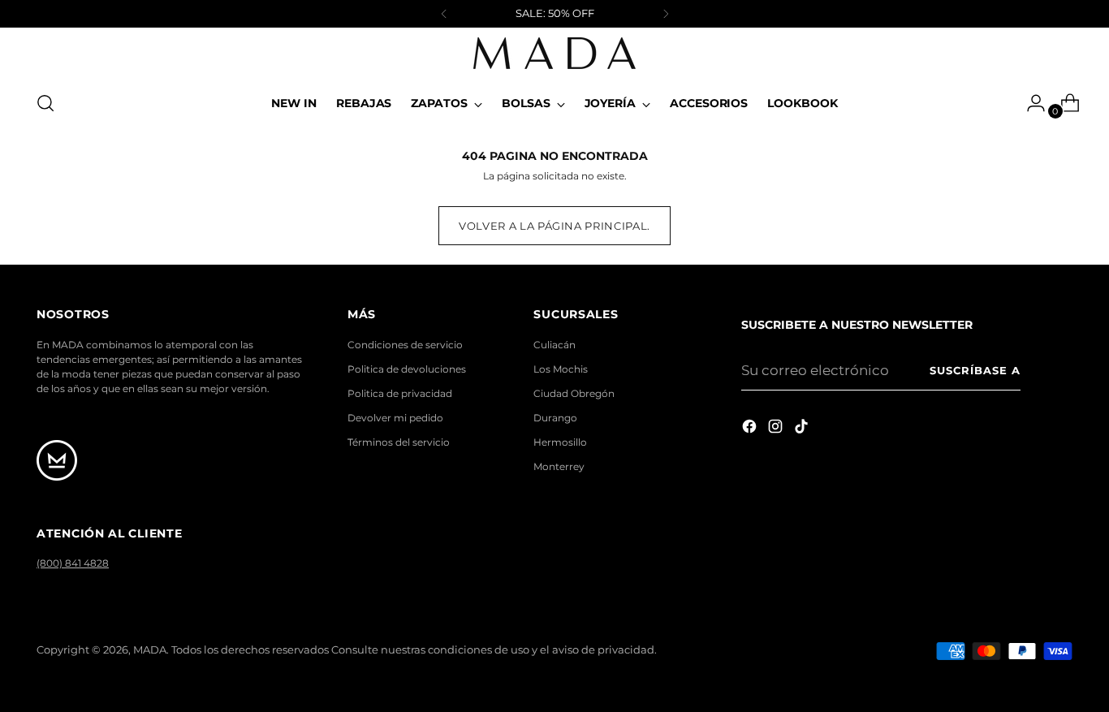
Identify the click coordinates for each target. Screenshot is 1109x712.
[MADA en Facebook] (751, 429)
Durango (555, 418)
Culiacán (554, 345)
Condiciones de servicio (405, 345)
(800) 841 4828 (73, 563)
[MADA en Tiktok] (803, 429)
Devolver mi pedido (395, 418)
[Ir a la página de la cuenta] (1029, 103)
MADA (149, 649)
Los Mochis (560, 369)
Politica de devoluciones (406, 369)
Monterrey (559, 466)
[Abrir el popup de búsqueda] (45, 103)
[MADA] (554, 53)
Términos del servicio (398, 442)
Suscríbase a (975, 370)
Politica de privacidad (399, 393)
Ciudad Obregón (574, 393)
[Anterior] (444, 14)
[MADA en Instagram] (777, 429)
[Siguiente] (666, 14)
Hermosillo (560, 442)
